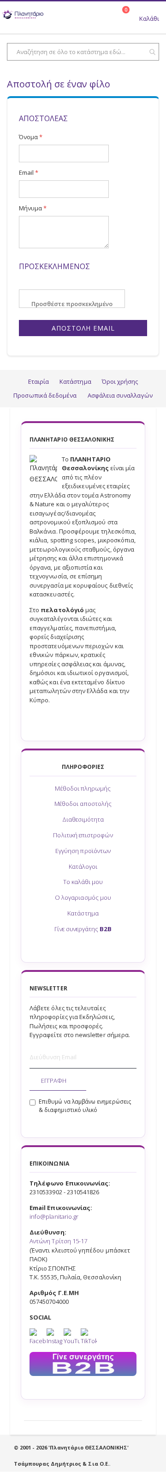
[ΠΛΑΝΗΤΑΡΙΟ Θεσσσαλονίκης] (22, 15)
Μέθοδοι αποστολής (83, 803)
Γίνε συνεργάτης (82, 929)
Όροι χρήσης (120, 381)
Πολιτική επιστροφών (83, 835)
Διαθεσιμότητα (83, 819)
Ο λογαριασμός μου (83, 897)
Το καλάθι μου (83, 882)
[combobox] (83, 52)
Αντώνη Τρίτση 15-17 (58, 1241)
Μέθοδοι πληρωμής (83, 788)
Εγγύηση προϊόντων (83, 851)
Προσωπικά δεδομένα (45, 395)
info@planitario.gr (54, 1216)
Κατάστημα (75, 381)
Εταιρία (38, 381)
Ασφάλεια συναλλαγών (120, 395)
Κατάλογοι (83, 866)
